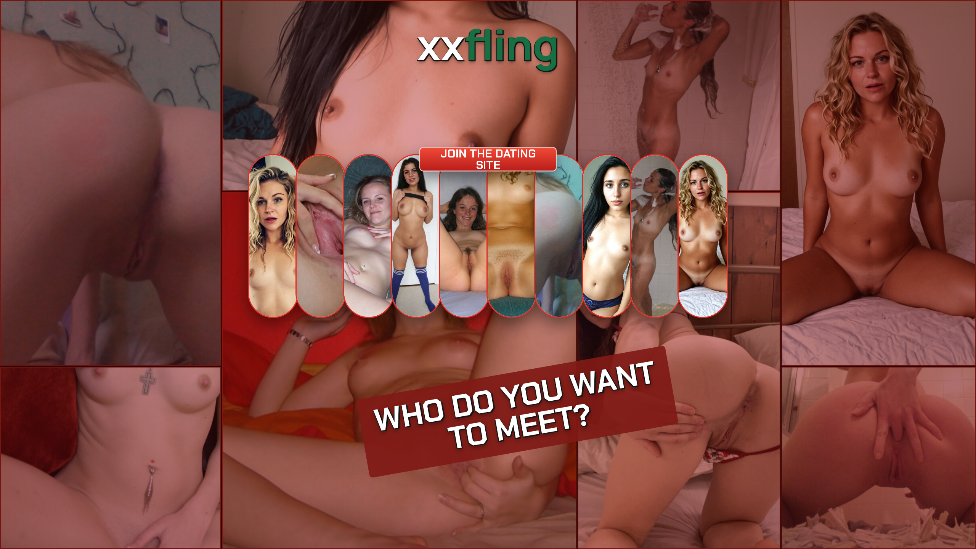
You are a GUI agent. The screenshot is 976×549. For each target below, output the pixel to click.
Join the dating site (488, 159)
